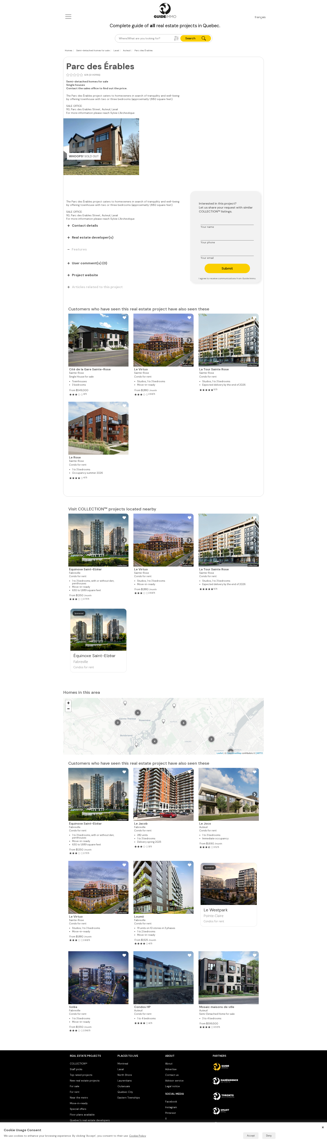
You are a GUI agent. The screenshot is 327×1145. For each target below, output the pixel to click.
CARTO (259, 752)
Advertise (171, 1069)
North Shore (125, 1075)
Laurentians (125, 1080)
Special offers (78, 1109)
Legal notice (172, 1086)
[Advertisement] (124, 185)
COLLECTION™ (78, 1063)
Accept (251, 1135)
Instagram (171, 1107)
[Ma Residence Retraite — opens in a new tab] (235, 1081)
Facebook (171, 1101)
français (260, 17)
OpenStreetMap (234, 752)
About (168, 1063)
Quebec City (125, 1092)
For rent (74, 1092)
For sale (74, 1086)
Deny (269, 1135)
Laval (121, 1069)
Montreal (123, 1063)
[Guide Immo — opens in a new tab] (235, 1067)
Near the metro (79, 1097)
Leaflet (220, 752)
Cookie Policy (137, 1135)
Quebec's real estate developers (90, 1120)
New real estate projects (85, 1080)
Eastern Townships (129, 1097)
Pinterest (170, 1113)
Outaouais (124, 1086)
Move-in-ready (79, 1103)
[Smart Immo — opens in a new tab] (235, 1111)
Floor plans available (82, 1114)
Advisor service (174, 1080)
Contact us (172, 1075)
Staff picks (76, 1069)
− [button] (68, 708)
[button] (176, 38)
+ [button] (68, 703)
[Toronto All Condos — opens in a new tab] (235, 1096)
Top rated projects (81, 1075)
